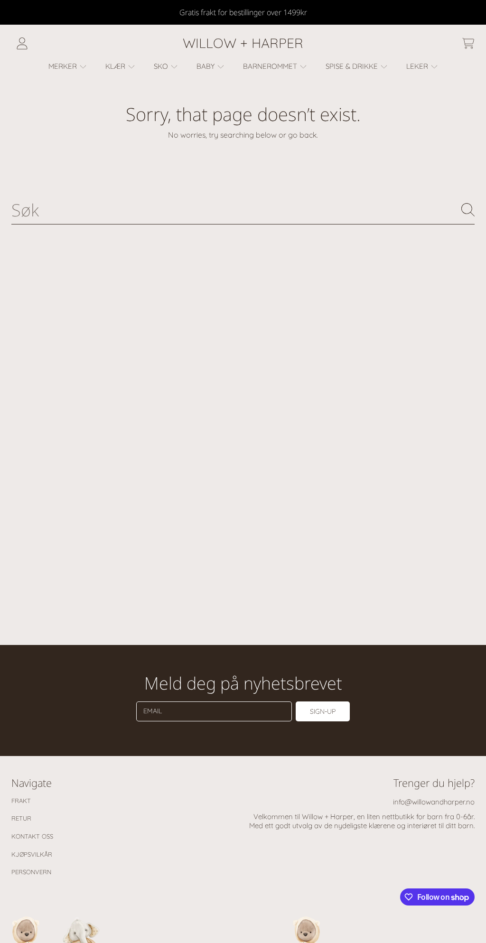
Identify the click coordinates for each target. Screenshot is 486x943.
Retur (21, 818)
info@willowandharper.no (434, 801)
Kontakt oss (32, 836)
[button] (468, 43)
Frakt (21, 800)
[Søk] (468, 209)
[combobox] (243, 209)
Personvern (31, 872)
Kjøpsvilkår (31, 854)
